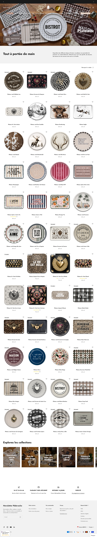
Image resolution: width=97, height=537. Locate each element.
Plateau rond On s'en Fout (83, 154)
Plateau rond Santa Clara (60, 94)
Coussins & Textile (40, 13)
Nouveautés (10, 13)
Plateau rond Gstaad (14, 154)
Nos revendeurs (32, 508)
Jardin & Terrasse (69, 13)
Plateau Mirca (37, 370)
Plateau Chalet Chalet (83, 308)
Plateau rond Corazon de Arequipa (60, 339)
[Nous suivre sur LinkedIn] (14, 527)
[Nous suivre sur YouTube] (11, 527)
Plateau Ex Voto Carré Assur (14, 308)
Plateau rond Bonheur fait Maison (37, 184)
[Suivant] (93, 2)
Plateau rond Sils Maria (60, 154)
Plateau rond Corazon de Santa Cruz (37, 401)
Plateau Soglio (83, 124)
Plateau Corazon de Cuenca (60, 246)
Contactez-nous (63, 513)
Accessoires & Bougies (58, 13)
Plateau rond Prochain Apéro (37, 431)
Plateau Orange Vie (60, 214)
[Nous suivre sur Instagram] (7, 527)
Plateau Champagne (14, 184)
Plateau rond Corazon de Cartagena (14, 431)
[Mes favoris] (23, 72)
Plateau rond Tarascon (83, 214)
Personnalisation (18, 13)
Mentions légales (85, 513)
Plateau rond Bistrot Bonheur (60, 401)
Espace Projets (6, 7)
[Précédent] (3, 2)
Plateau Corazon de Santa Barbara (37, 339)
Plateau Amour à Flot (37, 214)
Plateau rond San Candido (37, 124)
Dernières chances (85, 13)
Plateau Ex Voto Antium (14, 124)
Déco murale (48, 13)
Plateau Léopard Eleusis (60, 308)
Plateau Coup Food (83, 401)
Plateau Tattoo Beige (60, 370)
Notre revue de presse (34, 511)
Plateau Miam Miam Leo (83, 339)
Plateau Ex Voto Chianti (83, 276)
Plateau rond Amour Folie (83, 246)
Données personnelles (86, 518)
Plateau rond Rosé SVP (60, 184)
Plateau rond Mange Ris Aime (14, 246)
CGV (82, 511)
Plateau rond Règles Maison (14, 370)
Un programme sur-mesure (78, 493)
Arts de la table (27, 13)
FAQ (82, 508)
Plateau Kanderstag (60, 124)
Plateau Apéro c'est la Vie (14, 214)
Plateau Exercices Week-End (83, 370)
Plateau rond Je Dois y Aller (60, 431)
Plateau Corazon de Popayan (37, 94)
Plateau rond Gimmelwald (37, 154)
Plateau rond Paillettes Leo (13, 94)
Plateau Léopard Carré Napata (37, 276)
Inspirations (76, 13)
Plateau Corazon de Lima (14, 339)
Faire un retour (49, 511)
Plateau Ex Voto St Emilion (13, 276)
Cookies (82, 516)
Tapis (33, 13)
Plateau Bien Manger (14, 401)
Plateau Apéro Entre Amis (83, 184)
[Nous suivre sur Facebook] (4, 527)
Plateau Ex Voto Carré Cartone (37, 308)
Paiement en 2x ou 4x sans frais (49, 1)
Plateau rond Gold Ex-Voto (83, 94)
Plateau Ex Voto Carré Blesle (60, 276)
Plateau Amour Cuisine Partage (83, 431)
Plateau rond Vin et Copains (37, 246)
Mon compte (49, 508)
